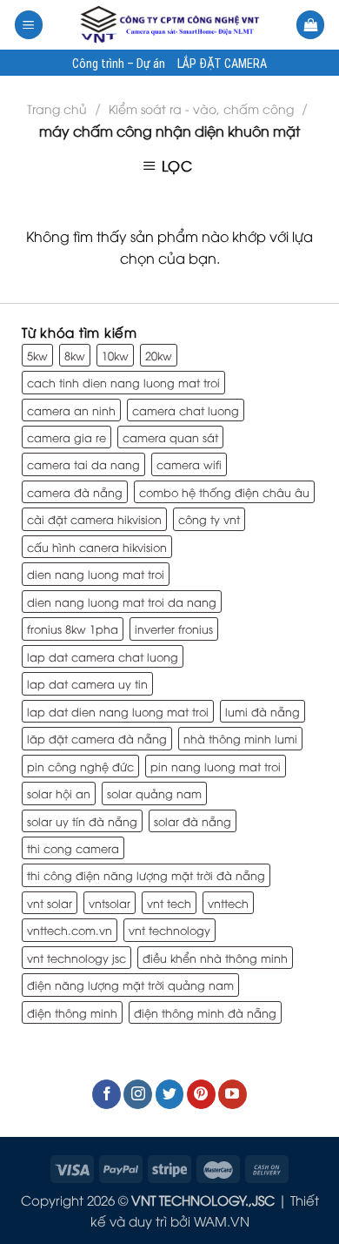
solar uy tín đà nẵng (82, 821)
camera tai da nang (83, 464)
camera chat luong (185, 410)
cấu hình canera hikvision (97, 547)
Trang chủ (57, 108)
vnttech (228, 903)
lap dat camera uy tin (87, 683)
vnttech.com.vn (69, 930)
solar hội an (58, 793)
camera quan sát (170, 437)
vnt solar (49, 903)
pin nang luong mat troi (215, 766)
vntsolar (109, 903)
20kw (158, 355)
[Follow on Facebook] (106, 1094)
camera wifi (189, 464)
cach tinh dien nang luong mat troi (123, 382)
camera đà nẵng (75, 492)
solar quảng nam (154, 793)
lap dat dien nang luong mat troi (118, 711)
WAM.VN (221, 1220)
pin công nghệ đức (80, 766)
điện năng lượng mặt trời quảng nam (130, 984)
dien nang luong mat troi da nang (121, 601)
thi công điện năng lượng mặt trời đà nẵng (146, 875)
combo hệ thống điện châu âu (224, 492)
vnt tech (169, 903)
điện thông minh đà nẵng (205, 1012)
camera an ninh (71, 410)
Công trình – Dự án (118, 64)
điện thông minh (72, 1012)
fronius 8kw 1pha (72, 628)
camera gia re (66, 437)
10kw (115, 355)
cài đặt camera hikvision (94, 519)
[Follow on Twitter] (170, 1094)
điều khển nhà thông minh (215, 957)
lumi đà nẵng (262, 711)
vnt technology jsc (76, 957)
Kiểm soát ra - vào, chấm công (201, 108)
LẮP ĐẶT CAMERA (222, 64)
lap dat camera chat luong (102, 656)
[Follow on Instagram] (137, 1094)
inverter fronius (174, 628)
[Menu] (29, 24)
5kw (37, 355)
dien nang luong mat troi (95, 574)
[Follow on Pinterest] (201, 1094)
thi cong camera (73, 848)
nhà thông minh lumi (240, 738)
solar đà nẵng (192, 821)
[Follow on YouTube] (232, 1094)
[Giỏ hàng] (310, 24)
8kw (74, 355)
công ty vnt (209, 519)
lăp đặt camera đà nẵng (97, 738)
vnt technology (169, 930)
